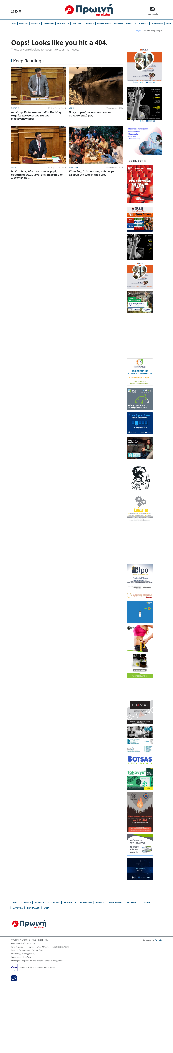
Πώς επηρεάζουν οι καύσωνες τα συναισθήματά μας (90, 113)
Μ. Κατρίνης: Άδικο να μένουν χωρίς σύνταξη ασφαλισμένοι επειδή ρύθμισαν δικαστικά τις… (37, 175)
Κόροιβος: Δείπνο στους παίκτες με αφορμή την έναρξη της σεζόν (91, 173)
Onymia (158, 940)
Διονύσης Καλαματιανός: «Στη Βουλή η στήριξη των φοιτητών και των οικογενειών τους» (36, 115)
